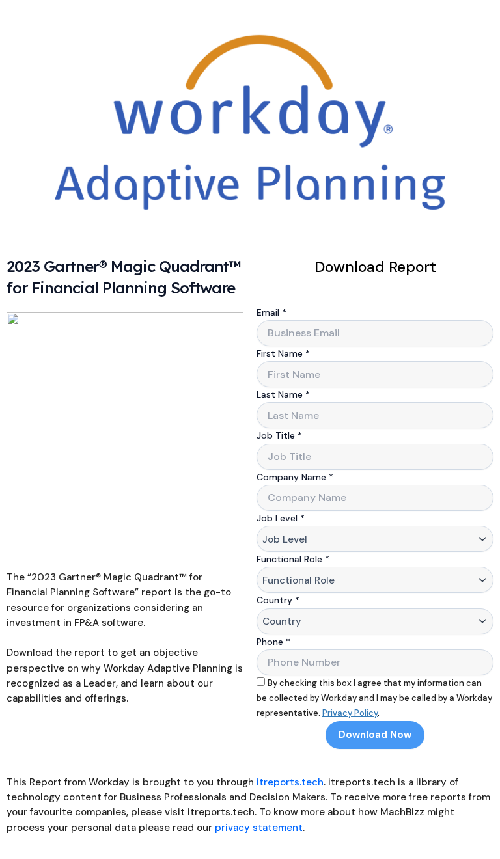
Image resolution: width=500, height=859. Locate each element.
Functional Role (293, 559)
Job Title (279, 435)
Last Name (283, 394)
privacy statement (259, 827)
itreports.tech (290, 782)
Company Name (295, 477)
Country (278, 600)
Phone (273, 642)
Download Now (375, 734)
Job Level (281, 518)
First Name (283, 353)
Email (271, 312)
